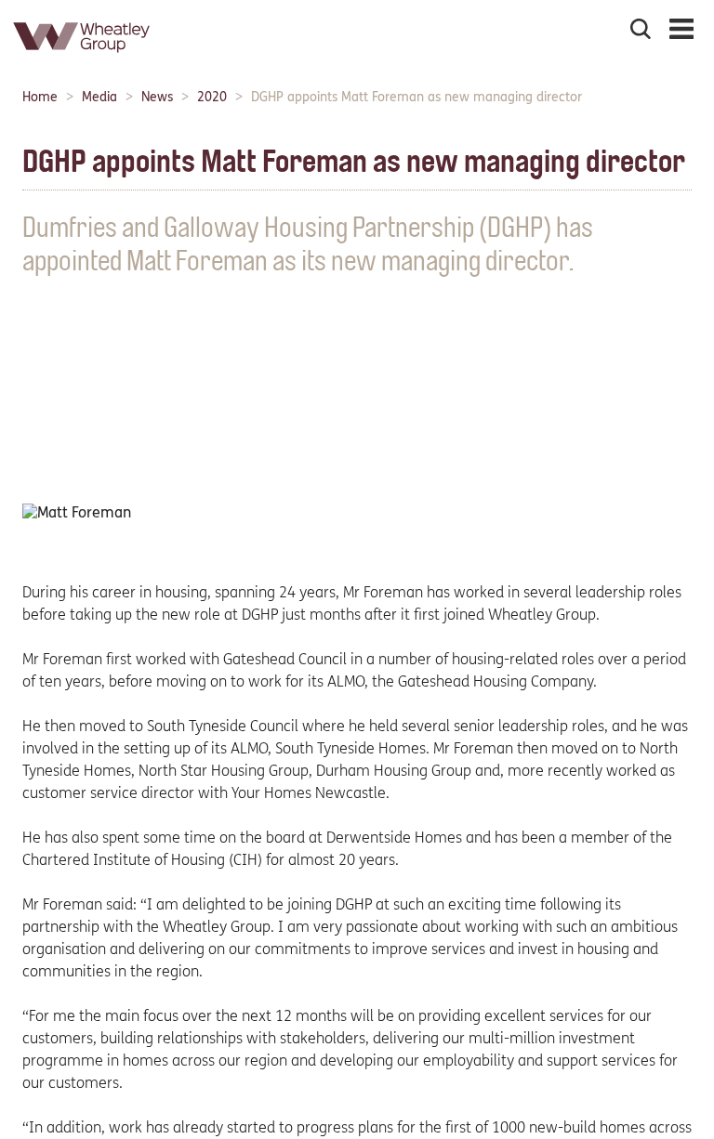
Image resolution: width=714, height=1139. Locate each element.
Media (99, 97)
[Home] (82, 60)
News (157, 97)
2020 (212, 97)
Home (40, 97)
